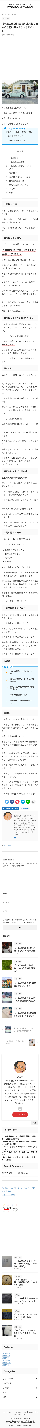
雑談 (4, 1397)
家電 (4, 1392)
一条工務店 (7, 845)
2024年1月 (6, 1356)
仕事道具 (6, 1388)
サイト (5, 911)
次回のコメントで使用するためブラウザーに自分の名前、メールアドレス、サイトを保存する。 (19, 921)
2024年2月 (6, 1353)
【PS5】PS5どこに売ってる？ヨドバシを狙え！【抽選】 (25, 1333)
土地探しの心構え (17, 162)
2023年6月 (6, 1358)
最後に (12, 192)
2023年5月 (6, 1360)
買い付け (13, 173)
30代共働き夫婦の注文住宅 (20, 6)
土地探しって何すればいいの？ (20, 167)
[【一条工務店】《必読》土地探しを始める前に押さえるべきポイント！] (23, 802)
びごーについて (9, 1379)
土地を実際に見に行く (18, 185)
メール (6, 902)
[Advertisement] (20, 57)
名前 (5, 893)
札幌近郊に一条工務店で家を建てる (20, 1418)
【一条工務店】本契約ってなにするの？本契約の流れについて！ (25, 951)
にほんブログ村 (8, 1194)
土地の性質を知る (17, 181)
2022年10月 (6, 1365)
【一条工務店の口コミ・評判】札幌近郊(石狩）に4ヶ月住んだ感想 (26, 1282)
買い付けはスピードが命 (19, 177)
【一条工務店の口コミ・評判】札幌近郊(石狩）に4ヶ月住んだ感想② (26, 1263)
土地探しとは (15, 158)
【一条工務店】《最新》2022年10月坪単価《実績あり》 (24, 968)
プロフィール (20, 1115)
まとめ (12, 188)
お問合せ (31, 1412)
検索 (34, 1123)
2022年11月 (6, 1363)
